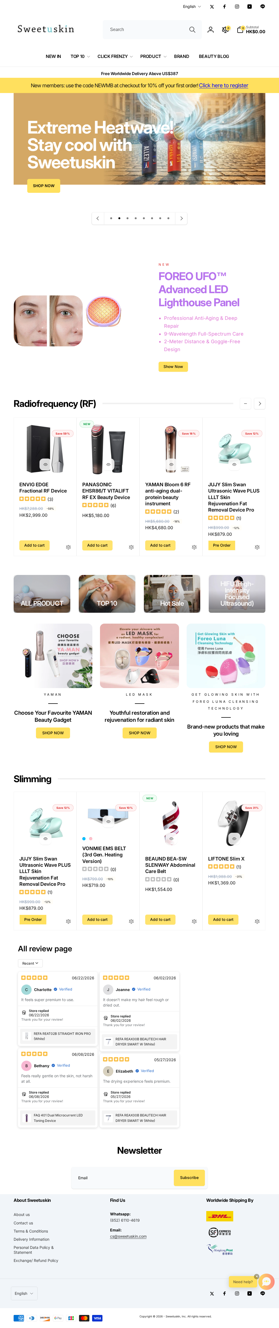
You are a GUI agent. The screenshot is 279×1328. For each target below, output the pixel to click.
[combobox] (152, 29)
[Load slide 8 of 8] (168, 218)
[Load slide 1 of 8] (111, 218)
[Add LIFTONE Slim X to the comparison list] (257, 922)
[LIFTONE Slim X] (234, 839)
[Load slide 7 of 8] (160, 218)
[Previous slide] (98, 218)
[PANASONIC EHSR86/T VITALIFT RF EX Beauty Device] (108, 464)
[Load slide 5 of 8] (144, 218)
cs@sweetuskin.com (128, 1236)
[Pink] (90, 838)
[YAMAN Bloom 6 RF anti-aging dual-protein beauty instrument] (171, 464)
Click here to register (223, 85)
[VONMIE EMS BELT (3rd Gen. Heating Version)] (108, 822)
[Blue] (84, 838)
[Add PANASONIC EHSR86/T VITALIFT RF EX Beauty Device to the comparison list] (131, 547)
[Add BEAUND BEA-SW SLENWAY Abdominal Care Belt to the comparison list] (194, 922)
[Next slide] (181, 218)
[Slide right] (259, 403)
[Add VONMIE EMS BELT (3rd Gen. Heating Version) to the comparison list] (131, 922)
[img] (32, 499)
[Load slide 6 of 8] (152, 218)
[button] (251, 30)
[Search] (192, 29)
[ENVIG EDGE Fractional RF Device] (45, 464)
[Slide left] (245, 403)
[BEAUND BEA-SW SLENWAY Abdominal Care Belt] (171, 839)
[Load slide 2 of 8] (119, 218)
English (189, 6)
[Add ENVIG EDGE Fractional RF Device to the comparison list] (68, 547)
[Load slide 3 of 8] (127, 218)
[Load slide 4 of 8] (136, 218)
